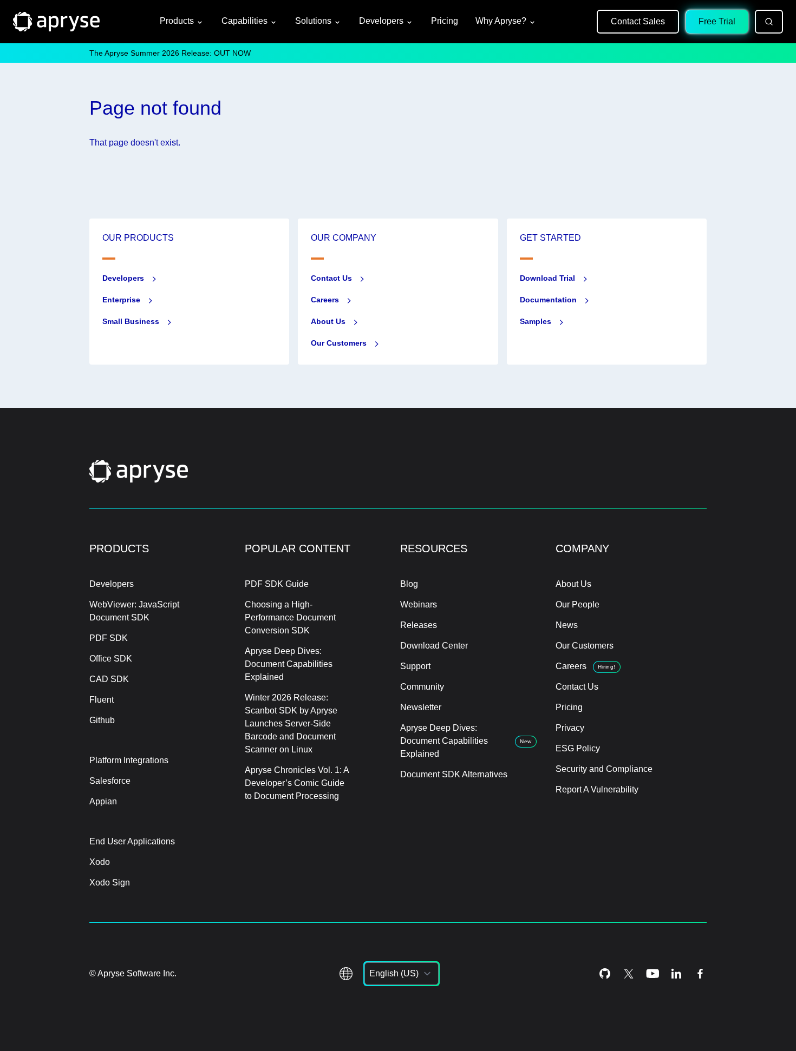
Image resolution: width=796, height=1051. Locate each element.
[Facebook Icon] (700, 973)
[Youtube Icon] (652, 973)
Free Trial (717, 21)
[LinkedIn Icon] (676, 973)
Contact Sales (638, 21)
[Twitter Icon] (628, 973)
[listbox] (401, 973)
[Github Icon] (604, 973)
